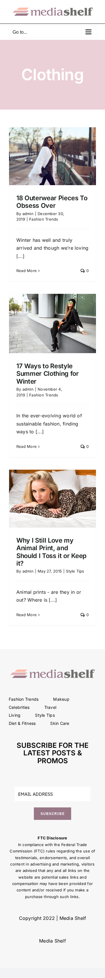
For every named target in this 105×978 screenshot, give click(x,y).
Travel (50, 707)
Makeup (61, 699)
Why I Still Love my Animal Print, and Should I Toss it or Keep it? (51, 552)
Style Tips (75, 571)
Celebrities (19, 707)
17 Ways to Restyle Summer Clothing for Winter (47, 373)
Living (14, 715)
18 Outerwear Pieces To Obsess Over (52, 201)
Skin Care (59, 723)
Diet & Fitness (22, 723)
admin (28, 213)
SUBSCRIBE (53, 813)
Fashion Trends (43, 219)
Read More (26, 270)
